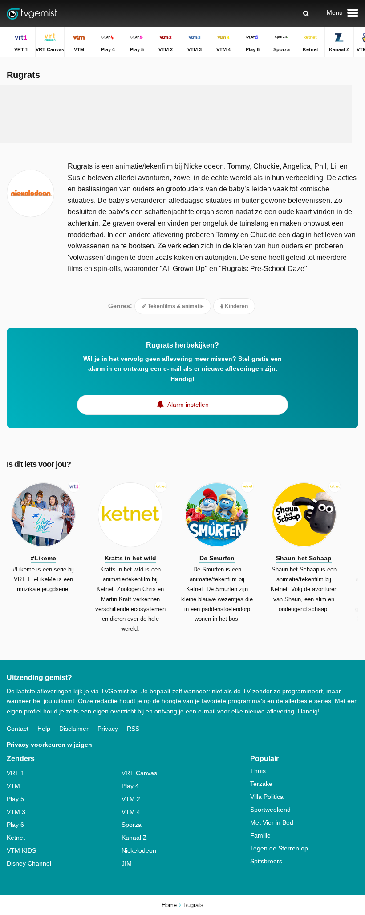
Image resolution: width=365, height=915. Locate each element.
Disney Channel (29, 863)
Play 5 (15, 798)
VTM (13, 785)
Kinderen (235, 306)
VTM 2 (131, 798)
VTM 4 (131, 811)
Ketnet (16, 837)
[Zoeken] (306, 13)
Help (43, 728)
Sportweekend (270, 809)
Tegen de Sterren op (279, 848)
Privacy (107, 728)
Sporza (132, 824)
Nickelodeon (139, 850)
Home (169, 905)
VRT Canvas (139, 773)
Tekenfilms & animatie (175, 306)
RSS (133, 728)
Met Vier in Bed (271, 822)
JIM (127, 863)
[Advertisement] (176, 114)
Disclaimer (74, 728)
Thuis (258, 770)
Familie (260, 835)
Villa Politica (267, 796)
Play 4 (130, 785)
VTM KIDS (21, 850)
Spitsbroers (266, 861)
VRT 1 (15, 773)
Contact (17, 728)
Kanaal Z (134, 837)
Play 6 (15, 824)
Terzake (261, 783)
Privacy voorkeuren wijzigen (49, 744)
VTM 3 (16, 811)
